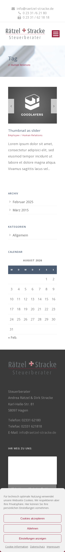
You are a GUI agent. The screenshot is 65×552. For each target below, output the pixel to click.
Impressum (53, 546)
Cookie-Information (16, 546)
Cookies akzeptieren (32, 518)
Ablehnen (32, 528)
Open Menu (56, 33)
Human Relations (32, 135)
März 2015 (21, 210)
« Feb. (12, 337)
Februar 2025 (23, 202)
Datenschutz (37, 546)
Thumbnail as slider (24, 130)
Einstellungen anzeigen (32, 538)
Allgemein (20, 235)
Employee (14, 135)
